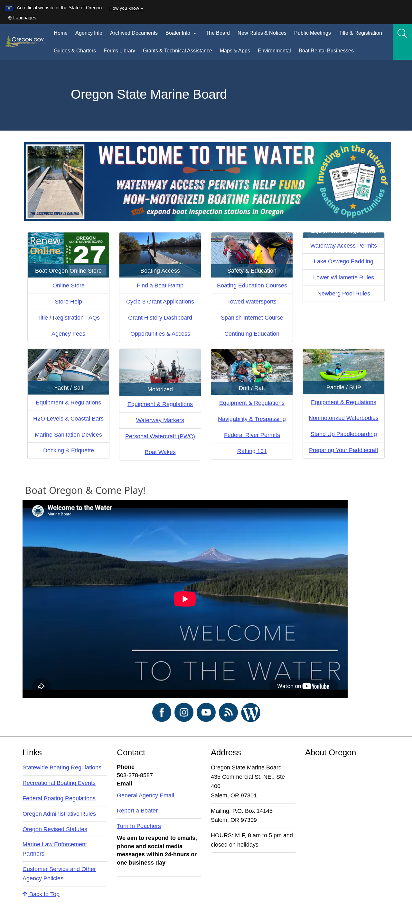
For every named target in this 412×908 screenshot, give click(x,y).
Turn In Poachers (139, 826)
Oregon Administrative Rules (59, 814)
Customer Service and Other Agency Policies (59, 874)
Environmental (274, 50)
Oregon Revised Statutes (55, 829)
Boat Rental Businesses (328, 54)
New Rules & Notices (264, 36)
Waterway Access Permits (343, 245)
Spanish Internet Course (252, 317)
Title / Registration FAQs (68, 317)
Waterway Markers (160, 420)
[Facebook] (162, 712)
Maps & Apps (235, 50)
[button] (21, 17)
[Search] (402, 33)
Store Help (68, 301)
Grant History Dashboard (160, 317)
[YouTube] (206, 712)
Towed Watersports (251, 301)
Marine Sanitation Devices (68, 434)
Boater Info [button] (181, 33)
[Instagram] (184, 712)
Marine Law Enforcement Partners (55, 849)
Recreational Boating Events (59, 783)
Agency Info (88, 33)
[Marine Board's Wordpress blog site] (250, 712)
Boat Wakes (160, 452)
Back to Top (44, 894)
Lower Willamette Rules (343, 277)
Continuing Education (251, 334)
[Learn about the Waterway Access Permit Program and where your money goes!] (208, 181)
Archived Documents (134, 33)
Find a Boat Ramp (160, 285)
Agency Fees (68, 334)
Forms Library (121, 54)
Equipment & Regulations (68, 402)
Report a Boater (137, 810)
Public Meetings (312, 33)
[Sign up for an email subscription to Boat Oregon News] (228, 712)
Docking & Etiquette (68, 450)
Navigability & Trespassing (252, 419)
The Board (218, 33)
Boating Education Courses (252, 285)
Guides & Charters (75, 50)
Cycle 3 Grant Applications (160, 301)
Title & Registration (360, 33)
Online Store (68, 285)
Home (61, 33)
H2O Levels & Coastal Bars (68, 418)
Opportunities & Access (160, 334)
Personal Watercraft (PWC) (160, 436)
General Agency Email (145, 795)
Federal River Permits (252, 435)
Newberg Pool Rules (343, 293)
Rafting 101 (252, 451)
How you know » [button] (126, 8)
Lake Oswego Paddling (343, 261)
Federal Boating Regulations (59, 798)
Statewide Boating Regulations (62, 767)
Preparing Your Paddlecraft (343, 450)
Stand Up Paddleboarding (344, 434)
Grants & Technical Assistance (177, 50)
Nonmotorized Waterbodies (344, 418)
